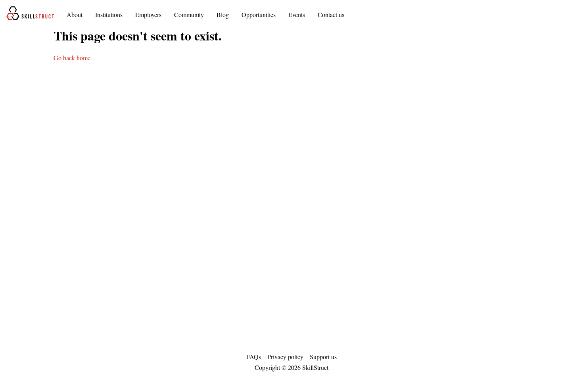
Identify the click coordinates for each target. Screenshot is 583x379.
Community (189, 14)
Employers (148, 14)
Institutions (109, 14)
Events (296, 14)
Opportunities (259, 14)
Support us (323, 356)
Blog (223, 14)
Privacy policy (285, 356)
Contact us (331, 14)
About (74, 14)
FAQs (253, 356)
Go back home (72, 58)
